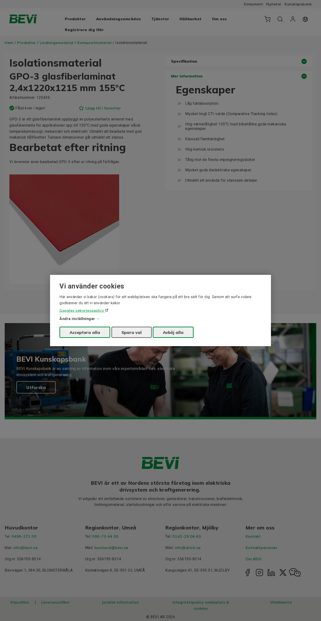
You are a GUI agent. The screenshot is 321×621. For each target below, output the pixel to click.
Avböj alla (173, 332)
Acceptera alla (85, 332)
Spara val (131, 332)
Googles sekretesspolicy (82, 310)
